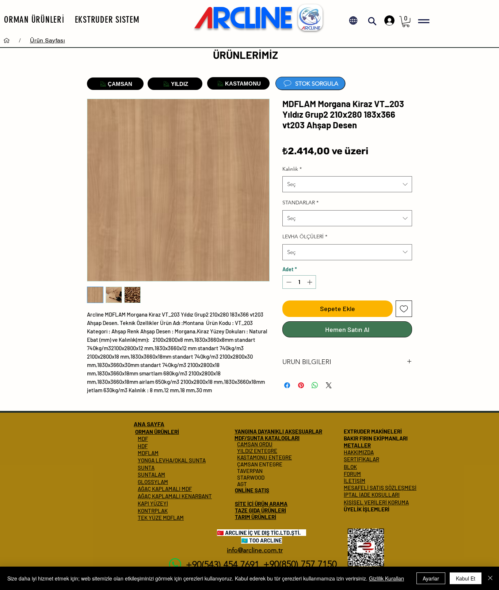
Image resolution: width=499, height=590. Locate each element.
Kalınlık (292, 169)
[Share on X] (328, 385)
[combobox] (347, 184)
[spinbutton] (299, 282)
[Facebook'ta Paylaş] (287, 385)
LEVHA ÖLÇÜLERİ (304, 236)
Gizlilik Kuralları (386, 578)
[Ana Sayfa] (6, 40)
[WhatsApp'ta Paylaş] (315, 385)
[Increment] (310, 282)
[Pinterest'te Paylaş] (301, 385)
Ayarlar (431, 578)
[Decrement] (288, 282)
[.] (387, 20)
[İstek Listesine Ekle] (404, 308)
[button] (34, 19)
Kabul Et (465, 578)
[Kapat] (490, 578)
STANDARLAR (300, 202)
